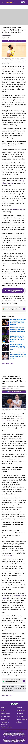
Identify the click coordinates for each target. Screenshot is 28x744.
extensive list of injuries (18, 209)
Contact (3, 710)
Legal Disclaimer (21, 719)
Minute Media (10, 731)
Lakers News (9, 695)
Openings (19, 707)
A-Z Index (19, 722)
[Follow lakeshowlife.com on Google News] (24, 309)
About (3, 707)
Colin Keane (6, 388)
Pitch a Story (20, 713)
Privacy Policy (5, 716)
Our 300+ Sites (21, 710)
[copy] (11, 38)
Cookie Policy (5, 719)
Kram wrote (9, 555)
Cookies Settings (6, 727)
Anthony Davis (9, 363)
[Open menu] (2, 2)
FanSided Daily (5, 713)
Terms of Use (20, 716)
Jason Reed (6, 35)
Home (3, 363)
